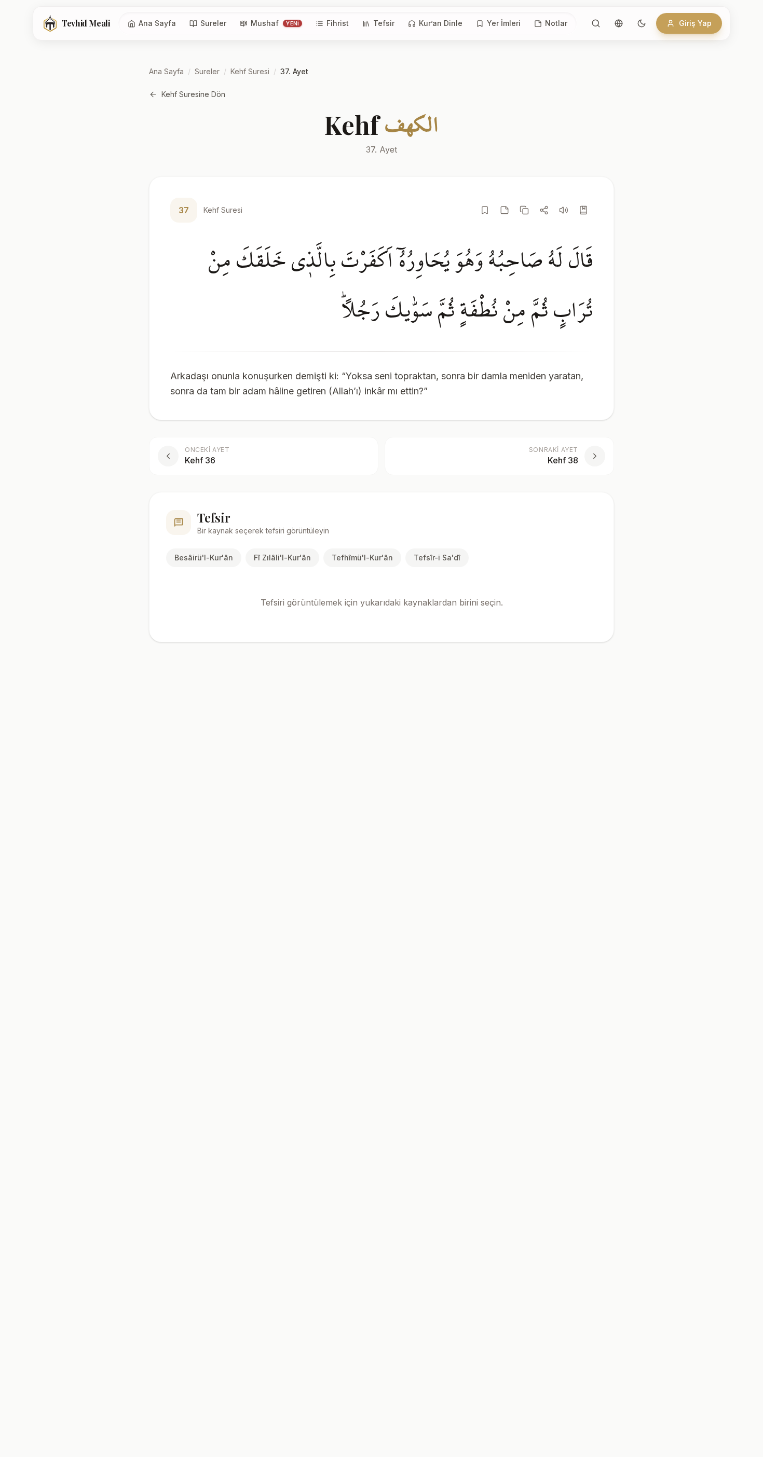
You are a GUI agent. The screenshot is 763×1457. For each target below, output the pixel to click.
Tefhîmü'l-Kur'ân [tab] (362, 557)
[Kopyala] (524, 210)
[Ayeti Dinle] (563, 210)
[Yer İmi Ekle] (484, 210)
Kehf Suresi (249, 71)
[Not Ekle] (504, 210)
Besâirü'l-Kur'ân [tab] (203, 557)
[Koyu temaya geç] (641, 23)
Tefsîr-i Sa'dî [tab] (437, 557)
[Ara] (595, 23)
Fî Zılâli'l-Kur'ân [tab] (282, 557)
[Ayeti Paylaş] (544, 210)
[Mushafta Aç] (583, 210)
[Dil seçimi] (618, 23)
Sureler (207, 71)
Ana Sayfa (166, 71)
